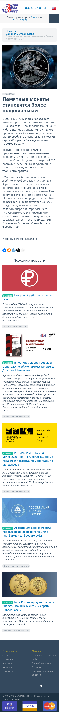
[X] (18, 250)
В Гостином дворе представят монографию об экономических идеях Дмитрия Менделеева (28, 366)
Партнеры (8, 659)
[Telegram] (14, 250)
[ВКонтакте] (4, 250)
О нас (5, 655)
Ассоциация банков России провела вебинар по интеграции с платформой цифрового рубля (26, 531)
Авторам (7, 667)
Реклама (7, 663)
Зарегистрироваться (24, 19)
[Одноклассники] (9, 250)
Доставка (37, 667)
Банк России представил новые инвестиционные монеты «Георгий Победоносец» (29, 606)
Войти (33, 17)
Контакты (7, 671)
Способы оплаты (41, 663)
